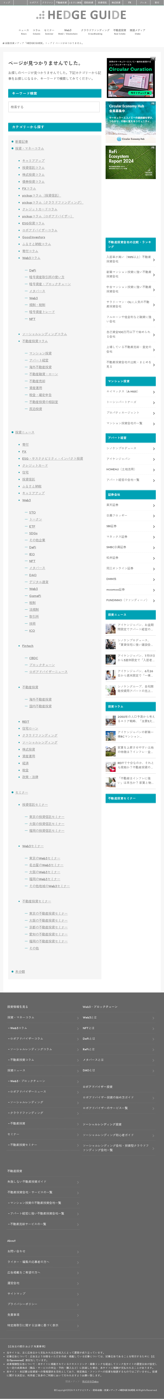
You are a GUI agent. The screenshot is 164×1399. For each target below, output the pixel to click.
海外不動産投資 (40, 367)
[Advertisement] (131, 209)
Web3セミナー (33, 846)
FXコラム (29, 188)
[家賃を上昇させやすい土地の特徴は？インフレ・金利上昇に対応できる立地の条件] (111, 751)
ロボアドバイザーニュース (48, 672)
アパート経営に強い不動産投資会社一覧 (37, 1213)
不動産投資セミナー (36, 901)
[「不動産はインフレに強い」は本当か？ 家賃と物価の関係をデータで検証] (111, 782)
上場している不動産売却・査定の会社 (128, 349)
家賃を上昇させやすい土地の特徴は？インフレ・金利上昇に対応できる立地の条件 (136, 750)
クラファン (47, 2)
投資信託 (102, 2)
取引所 (34, 617)
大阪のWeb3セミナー (44, 872)
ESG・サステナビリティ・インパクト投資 (52, 459)
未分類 (20, 972)
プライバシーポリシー (22, 1304)
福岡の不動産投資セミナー (48, 941)
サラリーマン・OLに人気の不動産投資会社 (127, 304)
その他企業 (37, 540)
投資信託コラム (33, 168)
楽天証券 (112, 505)
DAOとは (89, 1070)
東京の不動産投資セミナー (48, 913)
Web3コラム (31, 258)
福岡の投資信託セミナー (46, 831)
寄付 (157, 2)
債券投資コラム (33, 182)
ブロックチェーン (42, 665)
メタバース (37, 291)
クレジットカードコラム (39, 209)
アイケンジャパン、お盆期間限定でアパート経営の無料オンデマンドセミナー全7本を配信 (136, 627)
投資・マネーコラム (29, 148)
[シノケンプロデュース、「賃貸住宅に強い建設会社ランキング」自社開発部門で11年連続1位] (111, 644)
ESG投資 (88, 2)
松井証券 (112, 558)
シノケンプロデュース (121, 448)
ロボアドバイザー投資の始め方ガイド (108, 1097)
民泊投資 (35, 409)
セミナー (49, 32)
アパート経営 (38, 360)
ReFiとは (89, 1049)
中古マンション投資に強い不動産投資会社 (128, 289)
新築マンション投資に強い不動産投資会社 (128, 274)
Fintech (27, 646)
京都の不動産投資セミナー (48, 927)
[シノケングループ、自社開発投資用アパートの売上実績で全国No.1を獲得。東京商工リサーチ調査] (111, 690)
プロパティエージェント (122, 413)
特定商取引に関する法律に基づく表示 (32, 1325)
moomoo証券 (115, 589)
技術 (32, 624)
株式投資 (116, 2)
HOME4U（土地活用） (121, 469)
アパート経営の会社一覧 (122, 480)
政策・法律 (30, 777)
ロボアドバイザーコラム (39, 230)
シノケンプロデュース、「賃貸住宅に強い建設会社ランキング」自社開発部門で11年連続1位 (136, 642)
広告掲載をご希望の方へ (23, 1272)
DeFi (32, 270)
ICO (32, 631)
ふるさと (75, 2)
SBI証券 (111, 526)
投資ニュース (24, 432)
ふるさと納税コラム (36, 244)
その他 (34, 948)
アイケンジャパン (118, 459)
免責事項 (13, 1315)
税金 (25, 770)
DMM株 (111, 579)
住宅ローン (30, 728)
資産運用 (35, 388)
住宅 (25, 472)
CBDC (33, 658)
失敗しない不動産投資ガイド (26, 1182)
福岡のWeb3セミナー (44, 879)
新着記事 (21, 142)
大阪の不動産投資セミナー (48, 920)
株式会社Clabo (90, 1381)
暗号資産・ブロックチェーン (50, 284)
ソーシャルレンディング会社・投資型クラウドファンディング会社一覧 (116, 1148)
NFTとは (89, 1028)
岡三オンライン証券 (119, 568)
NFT (32, 319)
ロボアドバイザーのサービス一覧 (105, 1108)
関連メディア (137, 32)
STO (32, 512)
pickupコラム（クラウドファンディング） (52, 202)
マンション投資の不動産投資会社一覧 (35, 1203)
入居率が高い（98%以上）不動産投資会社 (128, 259)
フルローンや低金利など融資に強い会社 (128, 319)
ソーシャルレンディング (39, 742)
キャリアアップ (33, 161)
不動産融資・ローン (43, 374)
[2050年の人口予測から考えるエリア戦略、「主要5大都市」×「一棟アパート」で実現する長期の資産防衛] (111, 721)
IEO (32, 554)
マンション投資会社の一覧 (124, 423)
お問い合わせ (16, 1251)
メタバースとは (93, 1060)
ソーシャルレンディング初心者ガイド (108, 1135)
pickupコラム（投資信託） (41, 195)
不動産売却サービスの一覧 (28, 1224)
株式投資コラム (33, 175)
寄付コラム (30, 251)
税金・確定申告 (40, 395)
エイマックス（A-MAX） (123, 391)
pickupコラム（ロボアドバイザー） (48, 216)
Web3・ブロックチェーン (27, 1081)
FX (129, 2)
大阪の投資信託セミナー (46, 824)
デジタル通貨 (38, 582)
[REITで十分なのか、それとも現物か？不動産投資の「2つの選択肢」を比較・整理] (111, 767)
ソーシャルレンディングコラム (44, 334)
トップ (6, 2)
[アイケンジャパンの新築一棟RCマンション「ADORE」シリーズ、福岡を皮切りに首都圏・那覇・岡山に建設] (111, 736)
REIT (25, 722)
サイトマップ (16, 1294)
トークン (35, 519)
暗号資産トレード (42, 312)
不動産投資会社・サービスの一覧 (29, 1192)
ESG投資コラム (33, 223)
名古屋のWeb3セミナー (46, 865)
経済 (25, 763)
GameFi (35, 596)
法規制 (34, 610)
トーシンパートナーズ (121, 402)
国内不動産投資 (40, 706)
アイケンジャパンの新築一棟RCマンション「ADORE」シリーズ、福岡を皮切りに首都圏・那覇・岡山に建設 (136, 734)
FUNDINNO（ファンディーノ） (127, 600)
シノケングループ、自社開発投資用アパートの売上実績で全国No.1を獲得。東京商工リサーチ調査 (136, 689)
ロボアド (34, 2)
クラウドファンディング (95, 32)
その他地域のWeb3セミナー (49, 886)
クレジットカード (35, 466)
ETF (32, 526)
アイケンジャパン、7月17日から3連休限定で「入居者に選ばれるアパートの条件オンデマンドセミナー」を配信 (136, 658)
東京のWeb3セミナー (44, 858)
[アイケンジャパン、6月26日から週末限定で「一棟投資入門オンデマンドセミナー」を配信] (111, 675)
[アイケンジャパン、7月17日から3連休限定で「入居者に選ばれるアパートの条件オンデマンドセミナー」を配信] (111, 660)
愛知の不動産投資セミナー (48, 934)
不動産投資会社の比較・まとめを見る (128, 364)
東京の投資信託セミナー (46, 817)
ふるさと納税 (31, 486)
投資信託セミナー (35, 805)
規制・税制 (37, 305)
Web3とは (90, 1017)
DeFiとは (89, 1038)
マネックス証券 (116, 537)
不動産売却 (37, 381)
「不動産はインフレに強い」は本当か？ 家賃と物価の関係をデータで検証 (136, 780)
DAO (33, 575)
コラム (36, 32)
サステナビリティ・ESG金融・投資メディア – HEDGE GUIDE (104, 1390)
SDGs (33, 533)
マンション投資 (40, 353)
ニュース (24, 32)
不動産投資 (61, 2)
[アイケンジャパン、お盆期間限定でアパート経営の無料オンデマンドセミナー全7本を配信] (111, 629)
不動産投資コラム (35, 341)
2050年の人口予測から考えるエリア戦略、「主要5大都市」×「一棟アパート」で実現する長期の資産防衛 (136, 719)
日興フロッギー (116, 515)
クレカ (143, 2)
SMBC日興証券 (116, 547)
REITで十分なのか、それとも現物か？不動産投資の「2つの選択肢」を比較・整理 (136, 765)
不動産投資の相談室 (43, 402)
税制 (32, 603)
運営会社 (13, 1283)
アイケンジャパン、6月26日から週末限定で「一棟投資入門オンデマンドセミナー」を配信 (136, 673)
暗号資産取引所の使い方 (46, 277)
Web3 (67, 32)
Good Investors (33, 237)
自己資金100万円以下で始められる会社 (128, 334)
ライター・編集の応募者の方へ (28, 1262)
